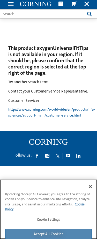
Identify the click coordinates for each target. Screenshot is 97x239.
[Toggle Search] (86, 4)
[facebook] (37, 155)
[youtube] (68, 155)
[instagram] (47, 155)
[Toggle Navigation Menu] (10, 4)
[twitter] (58, 155)
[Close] (90, 186)
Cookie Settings (48, 219)
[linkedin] (78, 155)
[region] (48, 209)
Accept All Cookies (48, 234)
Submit (89, 14)
